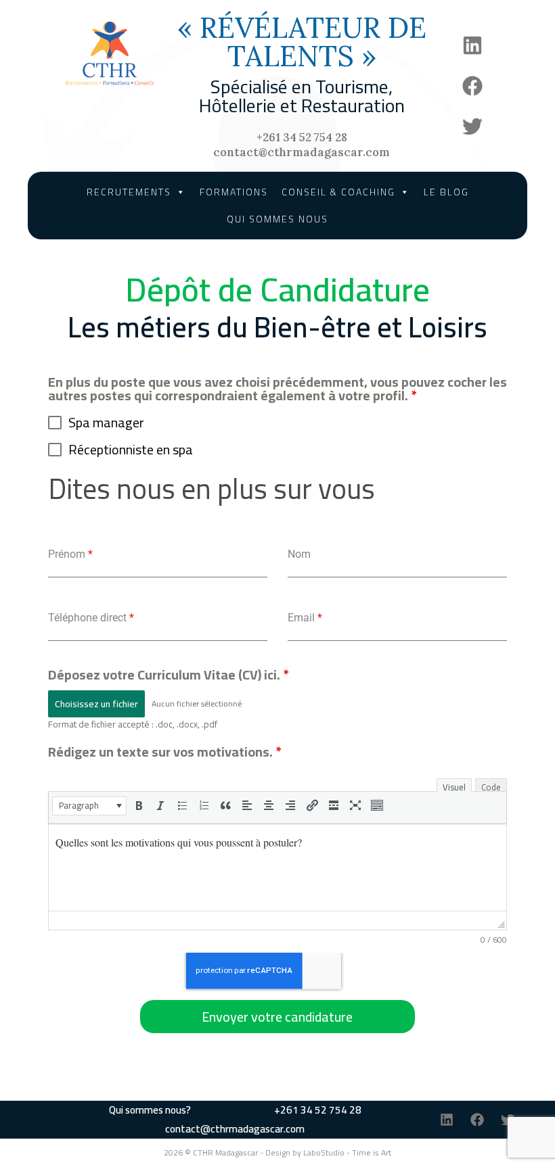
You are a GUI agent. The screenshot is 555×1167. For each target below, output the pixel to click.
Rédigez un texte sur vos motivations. (164, 751)
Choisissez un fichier (96, 704)
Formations (234, 192)
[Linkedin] (472, 45)
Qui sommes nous (277, 219)
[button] (89, 805)
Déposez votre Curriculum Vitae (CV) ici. (168, 674)
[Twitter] (472, 126)
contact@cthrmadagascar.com (301, 152)
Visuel (454, 785)
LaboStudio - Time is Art (347, 1152)
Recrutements (129, 192)
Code (491, 785)
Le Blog (446, 192)
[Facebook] (472, 86)
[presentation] (89, 805)
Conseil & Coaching (338, 192)
